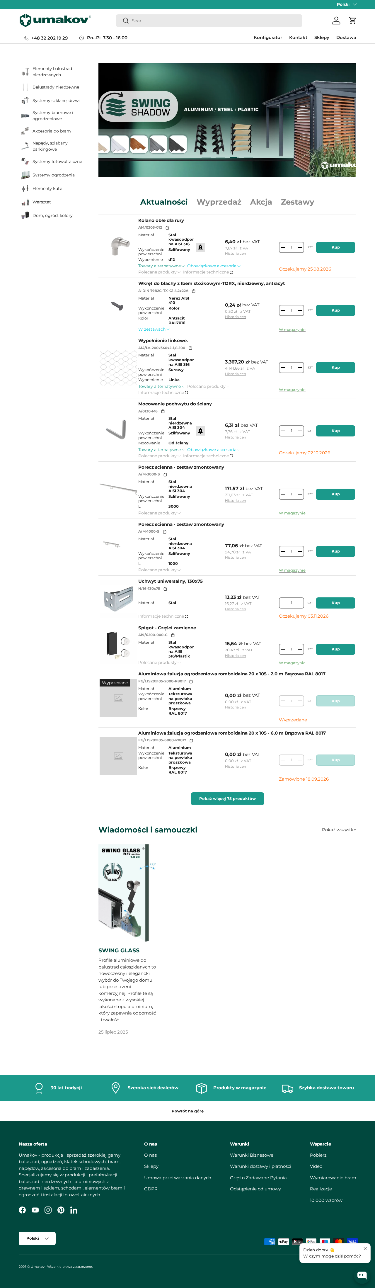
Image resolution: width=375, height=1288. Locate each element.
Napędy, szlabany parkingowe (50, 146)
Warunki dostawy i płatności (260, 1166)
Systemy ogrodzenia (54, 175)
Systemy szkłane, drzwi (56, 100)
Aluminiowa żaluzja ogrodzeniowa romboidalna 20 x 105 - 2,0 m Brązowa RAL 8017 (231, 674)
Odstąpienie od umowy (255, 1189)
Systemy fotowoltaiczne (57, 161)
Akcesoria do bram (52, 131)
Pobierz (318, 1155)
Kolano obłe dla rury (161, 220)
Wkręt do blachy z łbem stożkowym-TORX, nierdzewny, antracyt (211, 283)
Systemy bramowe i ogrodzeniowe (53, 115)
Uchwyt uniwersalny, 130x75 (170, 581)
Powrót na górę (188, 1111)
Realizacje (321, 1189)
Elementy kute (47, 188)
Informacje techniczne (206, 272)
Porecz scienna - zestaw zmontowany (181, 467)
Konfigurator (268, 37)
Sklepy (321, 37)
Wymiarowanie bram (333, 1177)
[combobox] (209, 20)
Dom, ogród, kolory (53, 215)
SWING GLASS (118, 950)
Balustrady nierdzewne (56, 87)
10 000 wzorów (326, 1200)
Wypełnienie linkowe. (163, 340)
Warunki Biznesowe (251, 1155)
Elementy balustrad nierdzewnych (52, 71)
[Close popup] (365, 1248)
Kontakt (298, 37)
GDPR (151, 1189)
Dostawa (346, 37)
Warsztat (42, 202)
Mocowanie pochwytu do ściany (175, 404)
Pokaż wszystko (339, 829)
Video (316, 1166)
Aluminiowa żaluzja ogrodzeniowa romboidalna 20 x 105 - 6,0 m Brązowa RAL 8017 (232, 733)
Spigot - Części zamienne (167, 628)
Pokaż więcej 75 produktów (227, 798)
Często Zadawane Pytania (258, 1177)
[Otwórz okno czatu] (362, 1275)
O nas (150, 1155)
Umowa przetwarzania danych (177, 1177)
